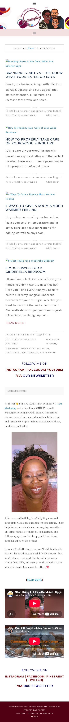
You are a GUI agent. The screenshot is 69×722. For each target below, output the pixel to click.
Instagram (15, 369)
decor (56, 116)
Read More (15, 323)
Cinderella (12, 344)
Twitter (35, 679)
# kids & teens (28, 339)
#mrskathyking (29, 116)
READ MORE (34, 580)
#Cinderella (53, 339)
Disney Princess (29, 353)
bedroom (51, 344)
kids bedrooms (48, 353)
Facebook (36, 369)
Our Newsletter (38, 686)
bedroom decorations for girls (23, 348)
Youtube (54, 369)
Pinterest (55, 676)
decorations (12, 353)
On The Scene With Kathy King (44, 707)
